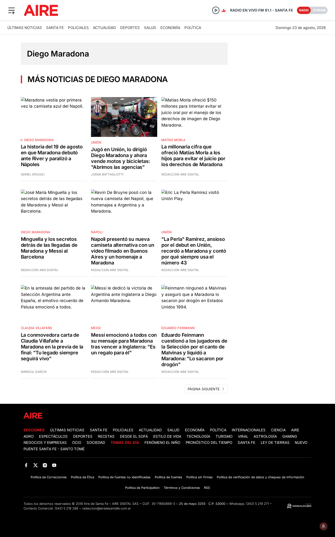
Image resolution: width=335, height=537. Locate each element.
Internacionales (249, 430)
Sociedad (96, 442)
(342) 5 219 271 (257, 504)
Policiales (78, 27)
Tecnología (198, 436)
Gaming (289, 436)
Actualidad (104, 27)
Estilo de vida (167, 436)
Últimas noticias (24, 27)
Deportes (130, 27)
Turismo (224, 436)
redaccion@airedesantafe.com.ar (106, 508)
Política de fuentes (168, 477)
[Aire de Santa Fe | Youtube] (54, 465)
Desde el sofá (134, 436)
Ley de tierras (276, 442)
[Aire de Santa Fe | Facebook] (26, 465)
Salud (150, 27)
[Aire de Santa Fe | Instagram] (45, 465)
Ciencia (278, 430)
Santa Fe (55, 27)
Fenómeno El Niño (162, 442)
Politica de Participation (142, 488)
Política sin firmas (199, 477)
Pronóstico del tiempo (209, 442)
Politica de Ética (82, 477)
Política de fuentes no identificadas (124, 477)
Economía (170, 27)
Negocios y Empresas (45, 442)
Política (192, 27)
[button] (11, 10)
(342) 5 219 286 (66, 508)
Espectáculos (53, 436)
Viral (243, 436)
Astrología (265, 436)
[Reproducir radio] (215, 10)
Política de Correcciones (49, 477)
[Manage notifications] (323, 526)
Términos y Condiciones (182, 488)
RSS (207, 488)
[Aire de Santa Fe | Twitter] (35, 465)
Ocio (76, 442)
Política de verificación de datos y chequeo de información (260, 477)
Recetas (106, 436)
